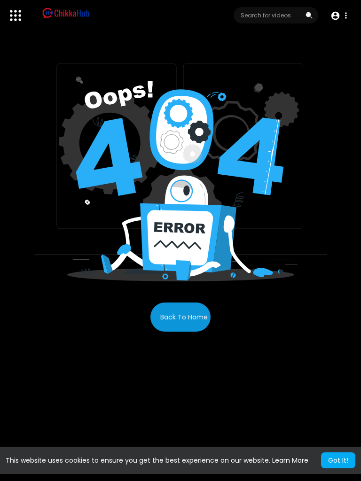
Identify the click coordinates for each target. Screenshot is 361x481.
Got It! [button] (338, 460)
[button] (339, 15)
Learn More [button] (290, 460)
